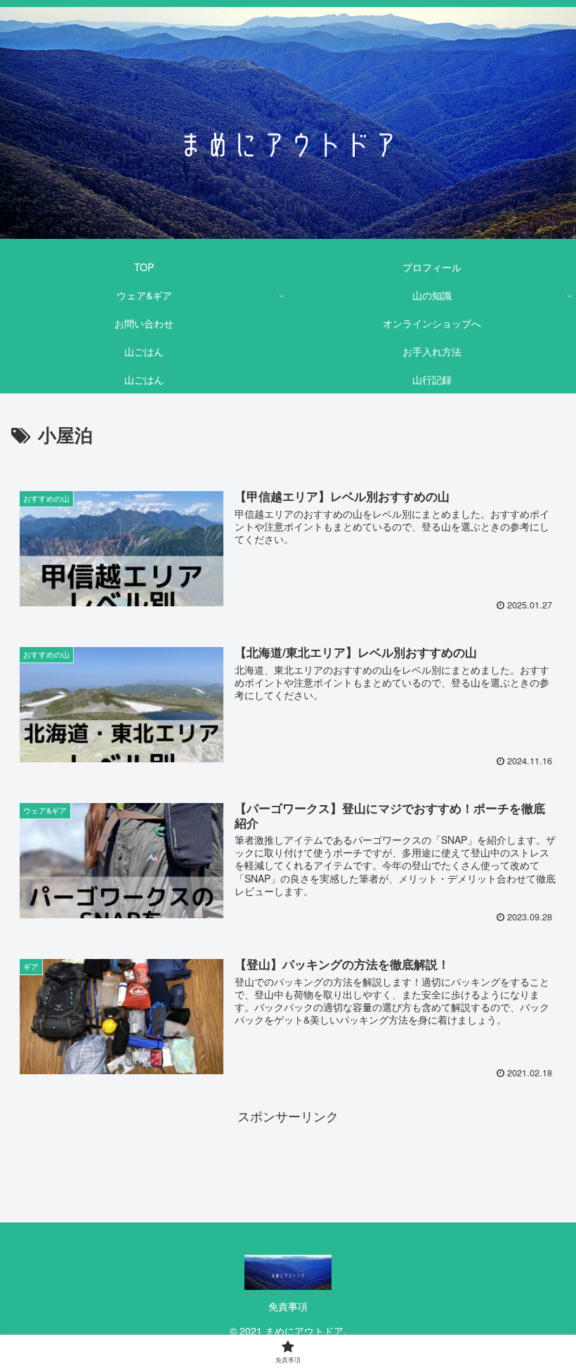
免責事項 (288, 1306)
